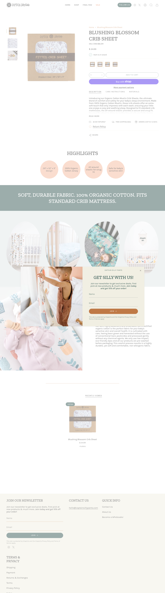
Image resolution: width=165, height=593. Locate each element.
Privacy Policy (129, 317)
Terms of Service (94, 319)
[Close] (140, 270)
